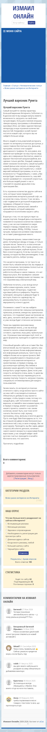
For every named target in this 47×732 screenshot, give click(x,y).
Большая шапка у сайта (18, 546)
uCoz (41, 721)
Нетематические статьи (31, 85)
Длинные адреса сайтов (18, 539)
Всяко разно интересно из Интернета (21, 88)
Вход (30, 478)
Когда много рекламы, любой (21, 542)
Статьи (15, 85)
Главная (6, 85)
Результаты (16, 559)
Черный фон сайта (16, 549)
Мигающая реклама (17, 527)
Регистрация (20, 478)
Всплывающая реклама (18, 523)
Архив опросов (29, 559)
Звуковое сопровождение (19, 530)
